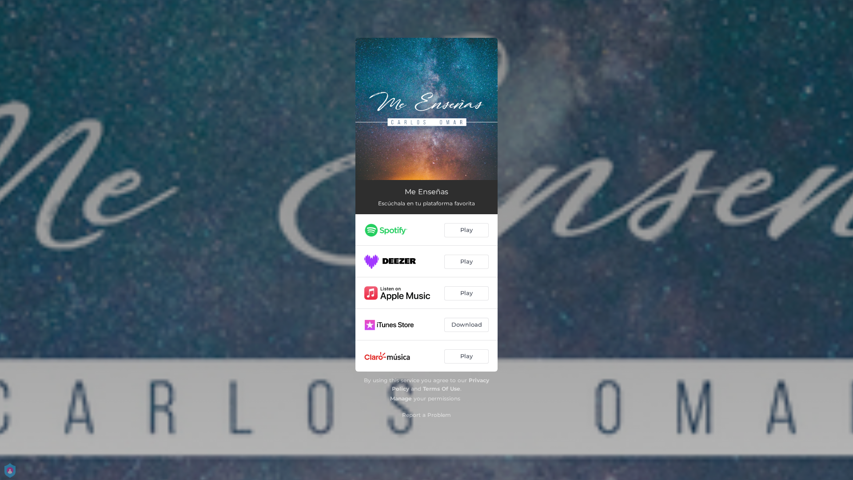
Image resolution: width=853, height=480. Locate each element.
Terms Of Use (441, 388)
